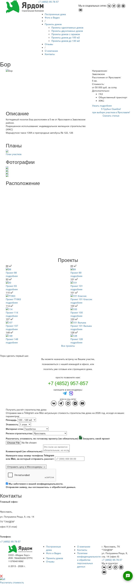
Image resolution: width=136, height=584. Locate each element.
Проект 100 (76, 312)
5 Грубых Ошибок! (111, 109)
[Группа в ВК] (109, 5)
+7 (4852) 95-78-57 (48, 1)
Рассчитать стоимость (12, 582)
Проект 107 (12, 325)
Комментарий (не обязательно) (24, 451)
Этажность (12, 424)
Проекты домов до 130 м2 (65, 40)
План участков (13, 154)
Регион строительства (19, 433)
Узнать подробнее (102, 105)
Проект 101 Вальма (81, 325)
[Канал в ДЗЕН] (123, 5)
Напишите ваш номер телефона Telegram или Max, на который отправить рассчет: (30, 457)
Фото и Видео (52, 17)
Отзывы (49, 44)
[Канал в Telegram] (114, 5)
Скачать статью (111, 115)
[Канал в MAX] (119, 5)
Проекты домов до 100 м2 (65, 37)
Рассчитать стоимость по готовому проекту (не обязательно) (42, 438)
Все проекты (68, 345)
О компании (51, 50)
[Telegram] (64, 393)
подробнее (12, 276)
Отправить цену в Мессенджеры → (26, 466)
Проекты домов (53, 24)
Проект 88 (11, 272)
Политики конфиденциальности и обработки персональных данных (89, 559)
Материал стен (14, 428)
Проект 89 (75, 272)
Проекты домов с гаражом (65, 34)
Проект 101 (76, 286)
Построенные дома (55, 14)
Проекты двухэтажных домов (67, 30)
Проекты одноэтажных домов (67, 27)
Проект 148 (12, 339)
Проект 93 (11, 286)
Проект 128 (76, 339)
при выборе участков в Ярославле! (111, 112)
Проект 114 (12, 312)
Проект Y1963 (13, 299)
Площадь (11, 419)
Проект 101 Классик (81, 299)
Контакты (50, 54)
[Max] (71, 393)
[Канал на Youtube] (80, 9)
